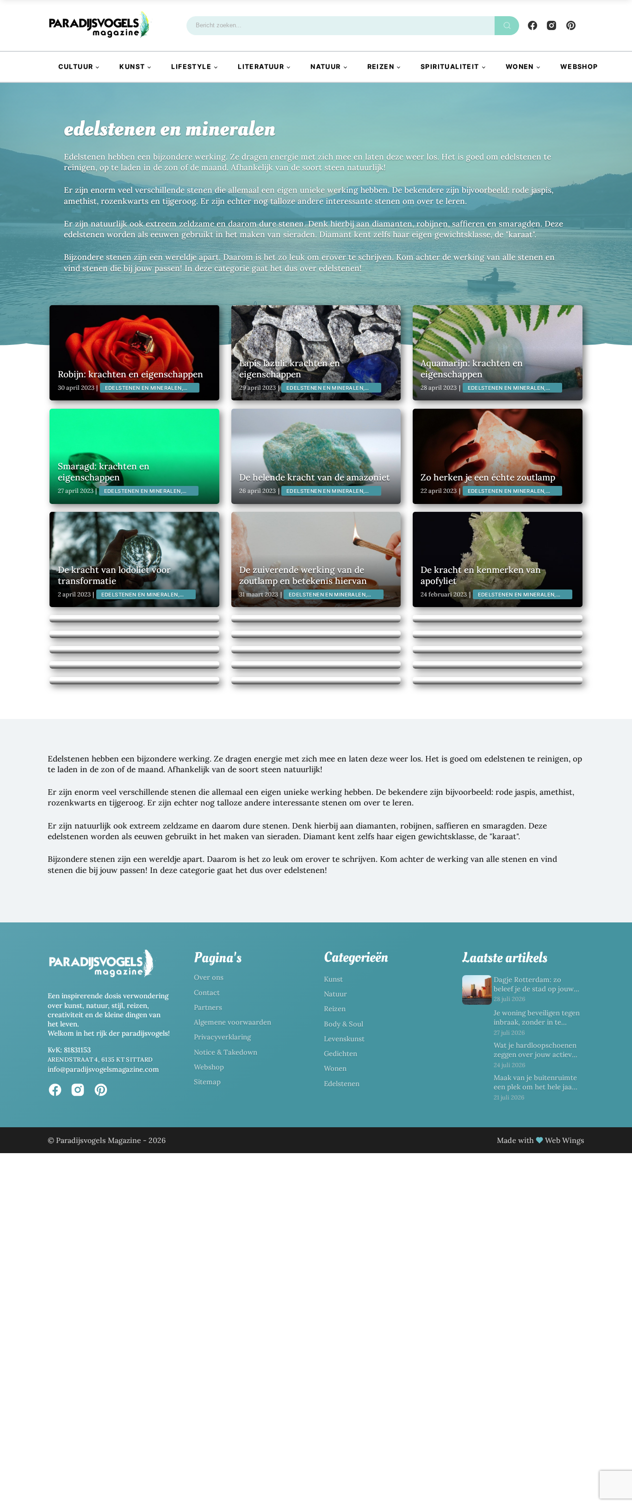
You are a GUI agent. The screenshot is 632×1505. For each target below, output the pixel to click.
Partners (208, 1007)
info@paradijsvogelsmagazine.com (103, 1069)
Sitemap (207, 1081)
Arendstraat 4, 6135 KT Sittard (100, 1059)
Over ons (208, 977)
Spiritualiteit (450, 66)
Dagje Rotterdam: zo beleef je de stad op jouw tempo (534, 989)
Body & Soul (343, 1024)
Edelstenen (341, 1083)
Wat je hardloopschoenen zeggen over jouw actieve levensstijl (535, 1055)
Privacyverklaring (222, 1036)
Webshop (579, 66)
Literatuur (261, 66)
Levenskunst (344, 1038)
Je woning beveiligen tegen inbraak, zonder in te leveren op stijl (537, 1022)
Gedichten (340, 1053)
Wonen (520, 66)
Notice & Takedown (225, 1052)
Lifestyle (191, 66)
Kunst (132, 66)
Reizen (380, 66)
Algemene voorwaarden (232, 1022)
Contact (207, 992)
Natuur (325, 66)
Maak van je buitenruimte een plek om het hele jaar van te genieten (535, 1087)
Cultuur (75, 66)
